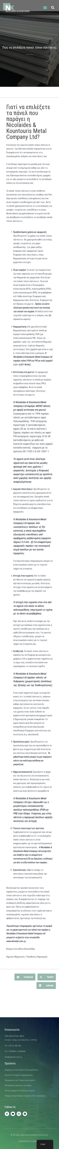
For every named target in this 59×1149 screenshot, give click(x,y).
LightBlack (36, 1141)
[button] (45, 8)
